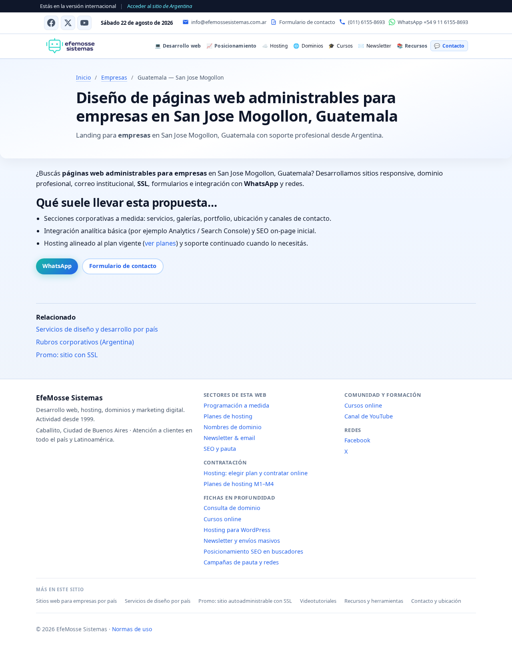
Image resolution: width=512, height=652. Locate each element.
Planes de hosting (228, 416)
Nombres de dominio (233, 427)
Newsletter (374, 45)
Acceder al (159, 6)
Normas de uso (132, 629)
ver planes (160, 243)
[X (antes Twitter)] (68, 23)
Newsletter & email (229, 438)
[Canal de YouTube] (84, 23)
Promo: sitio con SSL (67, 354)
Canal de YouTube (368, 416)
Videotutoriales (318, 600)
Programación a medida (236, 405)
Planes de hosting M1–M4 (239, 484)
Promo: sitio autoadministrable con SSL (245, 600)
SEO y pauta (220, 448)
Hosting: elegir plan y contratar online (256, 473)
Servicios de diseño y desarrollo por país (97, 329)
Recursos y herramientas (373, 600)
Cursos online (222, 519)
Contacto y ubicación (436, 600)
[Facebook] (51, 23)
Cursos (340, 45)
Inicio (83, 77)
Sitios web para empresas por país (76, 600)
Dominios (308, 45)
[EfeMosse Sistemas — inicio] (70, 46)
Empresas (114, 77)
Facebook (357, 440)
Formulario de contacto (122, 266)
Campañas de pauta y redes (241, 562)
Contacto (449, 45)
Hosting (275, 45)
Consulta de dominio (232, 508)
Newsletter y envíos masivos (242, 540)
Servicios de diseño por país (157, 600)
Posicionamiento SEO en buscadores (253, 551)
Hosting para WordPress (237, 530)
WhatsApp (57, 266)
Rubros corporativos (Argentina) (85, 342)
